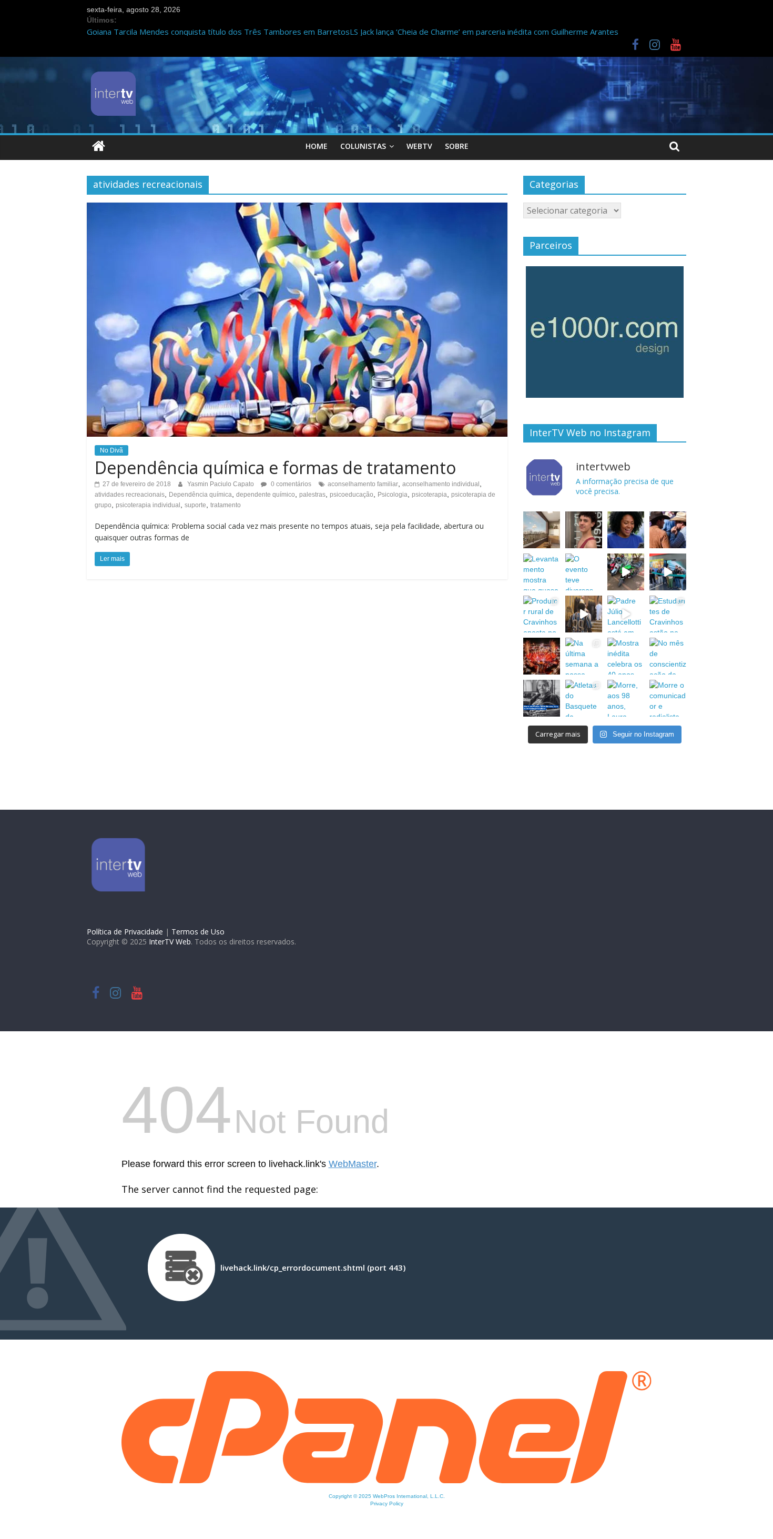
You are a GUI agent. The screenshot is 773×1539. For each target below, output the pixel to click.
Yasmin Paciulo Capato (221, 484)
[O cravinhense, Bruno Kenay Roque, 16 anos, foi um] (583, 529)
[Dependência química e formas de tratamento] (297, 208)
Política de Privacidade (125, 932)
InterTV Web (170, 942)
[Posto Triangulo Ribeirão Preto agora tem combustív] (667, 572)
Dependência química (200, 494)
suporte (195, 505)
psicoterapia (429, 494)
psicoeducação (351, 494)
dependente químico (265, 494)
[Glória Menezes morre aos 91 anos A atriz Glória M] (541, 698)
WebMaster (353, 1164)
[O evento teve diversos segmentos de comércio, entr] (583, 572)
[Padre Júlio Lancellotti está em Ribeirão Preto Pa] (625, 614)
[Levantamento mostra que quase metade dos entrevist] (541, 572)
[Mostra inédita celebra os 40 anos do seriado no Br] (625, 656)
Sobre (457, 146)
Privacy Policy (386, 1503)
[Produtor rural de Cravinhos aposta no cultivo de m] (541, 614)
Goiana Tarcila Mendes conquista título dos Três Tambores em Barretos (218, 31)
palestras (312, 494)
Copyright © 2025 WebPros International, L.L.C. (387, 1496)
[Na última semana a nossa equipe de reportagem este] (583, 656)
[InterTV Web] (98, 146)
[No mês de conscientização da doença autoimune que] (667, 656)
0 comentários (290, 484)
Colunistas (363, 146)
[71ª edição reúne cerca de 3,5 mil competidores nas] (541, 656)
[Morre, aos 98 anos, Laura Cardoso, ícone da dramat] (625, 698)
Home (317, 146)
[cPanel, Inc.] (386, 1376)
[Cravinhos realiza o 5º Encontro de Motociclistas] (625, 572)
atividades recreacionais (130, 494)
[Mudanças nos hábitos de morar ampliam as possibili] (541, 529)
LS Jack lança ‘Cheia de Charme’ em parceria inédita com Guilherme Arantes (484, 31)
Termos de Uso (198, 932)
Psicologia (393, 494)
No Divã (111, 450)
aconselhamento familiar (363, 484)
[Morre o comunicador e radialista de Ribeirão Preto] (667, 698)
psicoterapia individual (148, 505)
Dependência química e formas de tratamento (275, 467)
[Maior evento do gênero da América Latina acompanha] (667, 529)
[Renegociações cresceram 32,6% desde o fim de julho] (625, 529)
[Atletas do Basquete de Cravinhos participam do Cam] (583, 698)
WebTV (419, 146)
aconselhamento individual (441, 484)
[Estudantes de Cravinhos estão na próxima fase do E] (667, 614)
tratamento (225, 505)
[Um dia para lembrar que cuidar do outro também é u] (583, 614)
